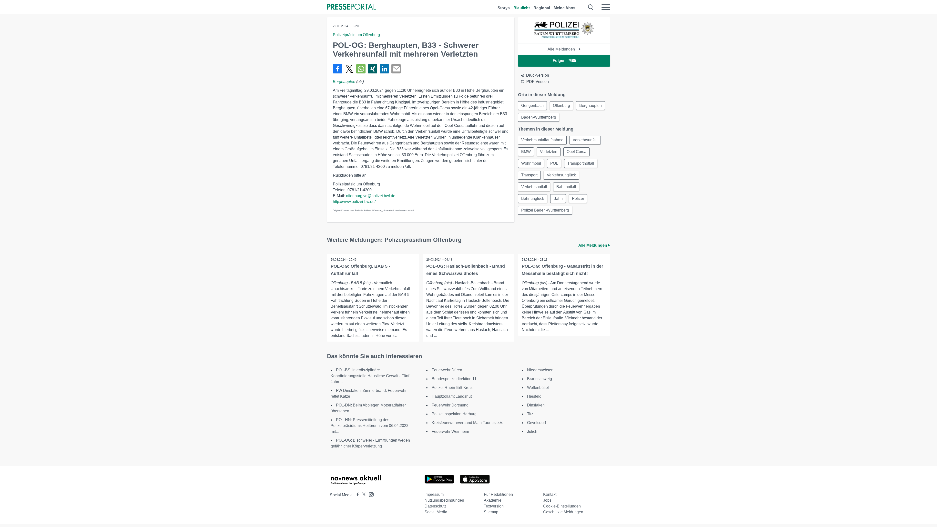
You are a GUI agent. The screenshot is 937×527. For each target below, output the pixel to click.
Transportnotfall (580, 163)
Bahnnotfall (566, 187)
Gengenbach (532, 105)
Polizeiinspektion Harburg (454, 414)
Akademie (492, 500)
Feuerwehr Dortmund (450, 405)
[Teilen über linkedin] (384, 68)
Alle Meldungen (562, 49)
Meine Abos (564, 8)
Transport (529, 175)
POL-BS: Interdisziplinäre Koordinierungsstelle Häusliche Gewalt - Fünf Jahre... (370, 376)
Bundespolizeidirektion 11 (454, 379)
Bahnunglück (532, 198)
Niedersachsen (540, 370)
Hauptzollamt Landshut (452, 396)
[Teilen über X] (349, 68)
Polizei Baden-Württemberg (545, 210)
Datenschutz (435, 506)
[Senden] (396, 68)
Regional (541, 8)
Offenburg (561, 105)
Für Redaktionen (498, 494)
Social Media (436, 512)
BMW (526, 152)
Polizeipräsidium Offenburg (356, 35)
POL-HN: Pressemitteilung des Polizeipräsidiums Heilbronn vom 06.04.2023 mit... (369, 426)
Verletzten (548, 152)
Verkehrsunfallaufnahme (542, 140)
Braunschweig (539, 379)
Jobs (547, 500)
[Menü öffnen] (605, 7)
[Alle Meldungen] (564, 39)
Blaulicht (521, 8)
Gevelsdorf (536, 423)
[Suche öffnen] (591, 7)
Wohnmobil (531, 163)
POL (554, 163)
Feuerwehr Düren (447, 370)
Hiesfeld (534, 396)
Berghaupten (344, 82)
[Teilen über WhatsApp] (361, 68)
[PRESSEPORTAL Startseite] (351, 7)
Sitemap (491, 512)
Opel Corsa (576, 152)
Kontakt (549, 494)
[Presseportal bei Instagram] (370, 494)
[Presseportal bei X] (362, 495)
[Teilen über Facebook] (337, 68)
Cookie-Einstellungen (562, 506)
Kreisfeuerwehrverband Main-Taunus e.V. (467, 423)
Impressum (434, 494)
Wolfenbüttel (538, 387)
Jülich (532, 431)
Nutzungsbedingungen (444, 500)
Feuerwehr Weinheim (450, 431)
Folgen (559, 61)
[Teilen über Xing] (372, 68)
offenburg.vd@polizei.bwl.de (370, 196)
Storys (504, 8)
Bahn (558, 198)
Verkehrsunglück (561, 175)
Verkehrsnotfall (534, 187)
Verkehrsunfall (585, 140)
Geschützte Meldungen (563, 512)
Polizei (578, 198)
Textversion (494, 506)
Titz (530, 414)
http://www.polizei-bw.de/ (354, 202)
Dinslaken (536, 405)
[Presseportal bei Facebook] (356, 495)
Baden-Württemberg (538, 117)
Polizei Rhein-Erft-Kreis (452, 387)
